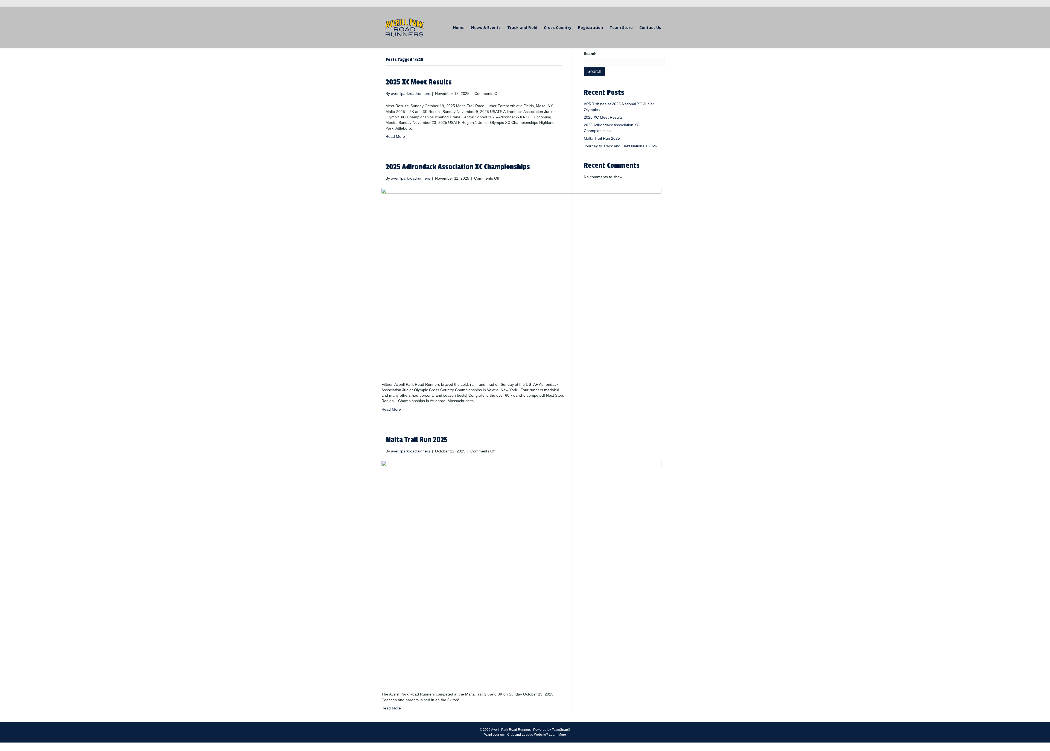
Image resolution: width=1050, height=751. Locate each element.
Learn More (557, 735)
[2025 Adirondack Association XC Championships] (521, 281)
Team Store (621, 27)
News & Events (486, 27)
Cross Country (557, 27)
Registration (590, 27)
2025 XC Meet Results (419, 82)
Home (459, 27)
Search (590, 53)
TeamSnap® (561, 730)
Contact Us (650, 27)
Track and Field (522, 27)
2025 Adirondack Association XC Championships (458, 166)
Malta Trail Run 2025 (417, 439)
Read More (395, 136)
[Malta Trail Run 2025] (521, 572)
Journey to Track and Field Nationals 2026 (620, 146)
